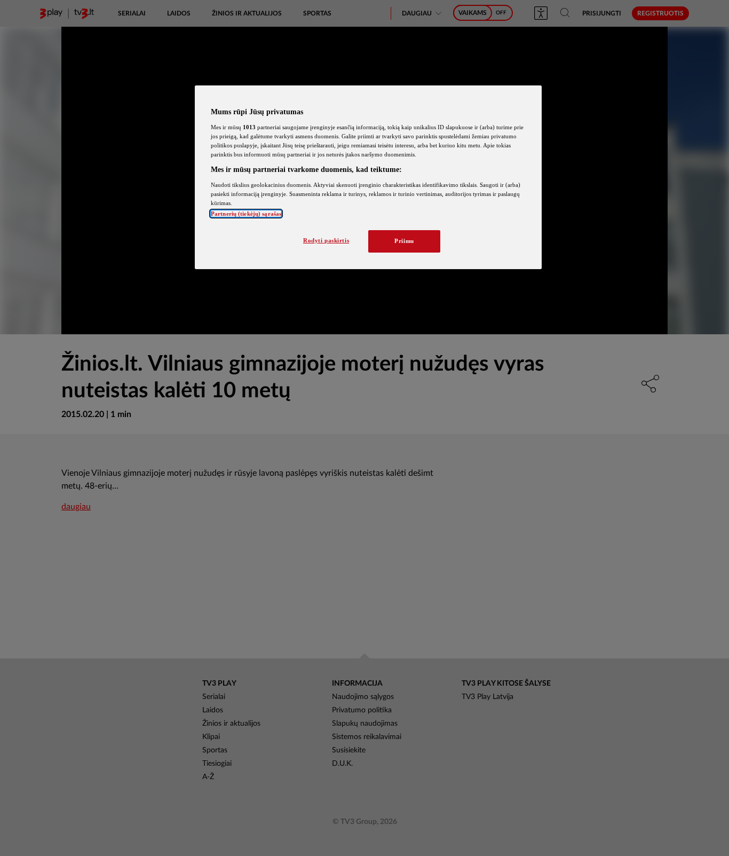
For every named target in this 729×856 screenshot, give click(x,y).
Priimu (404, 241)
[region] (368, 177)
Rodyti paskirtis (326, 240)
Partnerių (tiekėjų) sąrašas (246, 213)
